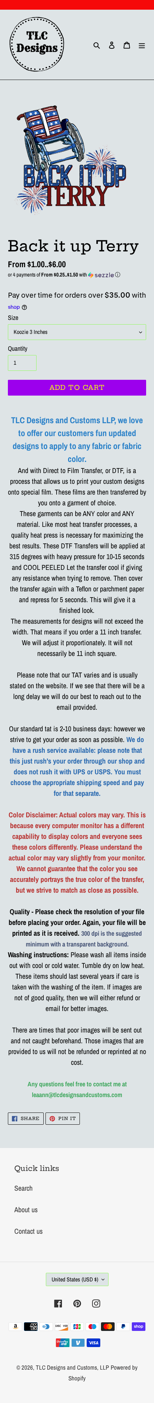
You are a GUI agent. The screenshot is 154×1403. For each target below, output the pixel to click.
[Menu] (141, 45)
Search (23, 1188)
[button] (77, 274)
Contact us (28, 1231)
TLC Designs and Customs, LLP (72, 1367)
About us (26, 1209)
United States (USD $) (75, 1279)
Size (13, 317)
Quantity (17, 348)
